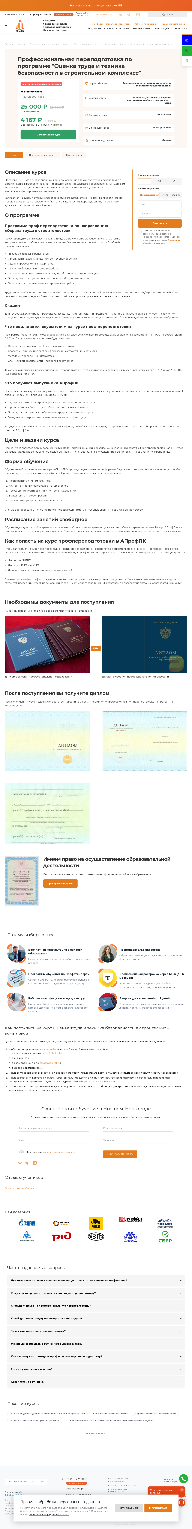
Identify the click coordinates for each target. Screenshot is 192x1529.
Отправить (160, 223)
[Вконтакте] (119, 13)
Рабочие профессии (145, 24)
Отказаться (129, 1508)
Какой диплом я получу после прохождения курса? (46, 1318)
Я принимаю (158, 1508)
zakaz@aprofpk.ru (103, 14)
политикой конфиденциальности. (49, 1514)
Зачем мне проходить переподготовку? (38, 1331)
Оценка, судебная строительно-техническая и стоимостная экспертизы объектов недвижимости (66, 1427)
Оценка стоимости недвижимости (155, 1413)
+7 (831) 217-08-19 (40, 14)
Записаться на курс (48, 134)
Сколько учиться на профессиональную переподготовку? (51, 1305)
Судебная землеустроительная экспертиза (155, 1427)
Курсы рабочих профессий (122, 1486)
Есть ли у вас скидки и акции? (31, 1369)
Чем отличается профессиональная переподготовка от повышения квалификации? (69, 1280)
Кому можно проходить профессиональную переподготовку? (53, 1293)
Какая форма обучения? (27, 1381)
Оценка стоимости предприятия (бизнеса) (35, 1420)
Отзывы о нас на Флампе (20, 1188)
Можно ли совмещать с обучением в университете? (46, 1343)
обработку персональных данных (58, 1152)
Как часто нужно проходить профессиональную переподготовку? (56, 1356)
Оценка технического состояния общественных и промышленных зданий (110, 1420)
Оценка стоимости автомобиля (110, 1413)
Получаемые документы (42, 155)
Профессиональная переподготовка (111, 24)
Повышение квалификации (173, 24)
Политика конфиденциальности (174, 1480)
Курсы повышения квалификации (118, 1491)
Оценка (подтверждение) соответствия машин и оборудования (47, 1413)
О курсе (14, 155)
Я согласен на (50, 1152)
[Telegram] (127, 13)
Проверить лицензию (60, 883)
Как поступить (74, 155)
